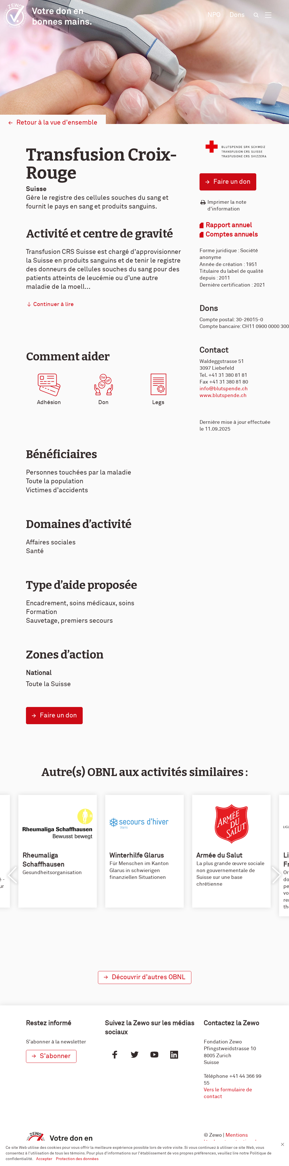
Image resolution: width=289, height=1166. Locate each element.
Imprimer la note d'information (226, 206)
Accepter (44, 1159)
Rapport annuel (229, 225)
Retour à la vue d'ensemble (56, 122)
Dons (237, 15)
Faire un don (231, 182)
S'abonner (55, 1056)
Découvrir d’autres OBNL (148, 977)
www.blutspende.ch (223, 395)
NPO (213, 15)
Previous (13, 875)
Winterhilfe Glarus (137, 855)
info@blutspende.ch (224, 388)
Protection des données (77, 1159)
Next (276, 875)
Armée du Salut (219, 855)
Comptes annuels (232, 234)
